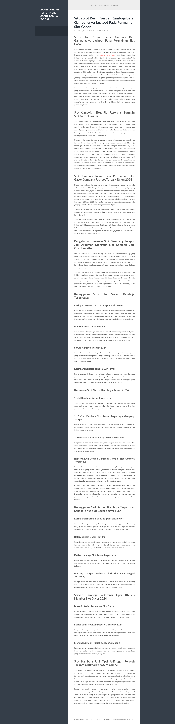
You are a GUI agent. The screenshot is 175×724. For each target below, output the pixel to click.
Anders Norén (124, 719)
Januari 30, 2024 (80, 31)
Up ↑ (133, 719)
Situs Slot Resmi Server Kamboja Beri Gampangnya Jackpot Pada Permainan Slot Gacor (104, 22)
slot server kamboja (107, 55)
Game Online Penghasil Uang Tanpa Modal (50, 14)
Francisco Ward (95, 31)
